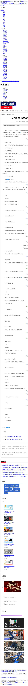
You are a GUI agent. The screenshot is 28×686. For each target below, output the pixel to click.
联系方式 (11, 670)
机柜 (4, 53)
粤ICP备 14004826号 (5, 682)
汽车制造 (5, 63)
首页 (2, 3)
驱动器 (6, 492)
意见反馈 (11, 671)
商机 (13, 3)
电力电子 (5, 38)
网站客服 (3, 677)
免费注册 (5, 2)
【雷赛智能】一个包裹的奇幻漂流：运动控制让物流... (14, 476)
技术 (15, 3)
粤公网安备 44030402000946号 (7, 684)
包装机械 (5, 65)
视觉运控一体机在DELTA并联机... (14, 439)
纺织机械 (5, 56)
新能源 (7, 179)
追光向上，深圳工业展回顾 (9, 604)
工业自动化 (5, 89)
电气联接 (5, 49)
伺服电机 (5, 92)
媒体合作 (15, 677)
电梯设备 (5, 67)
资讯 (4, 3)
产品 (6, 3)
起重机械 (5, 74)
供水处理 (5, 58)
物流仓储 (5, 69)
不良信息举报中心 (21, 682)
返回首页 (9, 1)
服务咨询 (7, 677)
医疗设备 (5, 70)
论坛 (4, 25)
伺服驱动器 (17, 490)
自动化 (12, 485)
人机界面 (5, 46)
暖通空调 (5, 78)
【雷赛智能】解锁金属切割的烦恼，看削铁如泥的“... (14, 470)
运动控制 (5, 30)
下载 (3, 5)
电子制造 (5, 66)
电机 (4, 45)
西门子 (6, 489)
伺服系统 (5, 31)
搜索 (14, 101)
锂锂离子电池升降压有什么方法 (14, 436)
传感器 (4, 43)
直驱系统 (5, 36)
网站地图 (24, 670)
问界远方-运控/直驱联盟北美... (10, 597)
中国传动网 (11, 110)
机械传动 (5, 34)
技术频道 (16, 110)
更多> (3, 501)
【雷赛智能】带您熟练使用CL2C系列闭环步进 (12, 472)
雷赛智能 (8, 427)
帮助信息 (16, 670)
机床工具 (5, 77)
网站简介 (3, 670)
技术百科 (21, 110)
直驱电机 (5, 96)
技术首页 (6, 107)
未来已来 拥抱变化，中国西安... (10, 601)
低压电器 (5, 51)
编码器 (4, 35)
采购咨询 (11, 677)
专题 (17, 3)
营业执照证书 (13, 682)
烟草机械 (5, 59)
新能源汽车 (16, 487)
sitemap (15, 671)
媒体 (24, 3)
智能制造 (7, 487)
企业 (8, 3)
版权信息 (20, 670)
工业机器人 (5, 50)
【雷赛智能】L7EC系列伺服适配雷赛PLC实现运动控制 (14, 467)
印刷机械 (5, 73)
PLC (4, 47)
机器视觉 (5, 32)
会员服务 (7, 670)
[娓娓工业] (14, 104)
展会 (22, 3)
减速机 (4, 99)
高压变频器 (5, 41)
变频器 (4, 93)
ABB (14, 489)
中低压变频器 (6, 42)
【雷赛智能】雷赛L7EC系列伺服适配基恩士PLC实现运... (15, 474)
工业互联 (5, 39)
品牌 (11, 3)
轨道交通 (5, 62)
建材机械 (5, 60)
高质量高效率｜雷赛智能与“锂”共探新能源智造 (13, 465)
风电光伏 (5, 75)
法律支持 (7, 671)
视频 (20, 3)
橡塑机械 (5, 71)
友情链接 (3, 671)
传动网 (2, 10)
